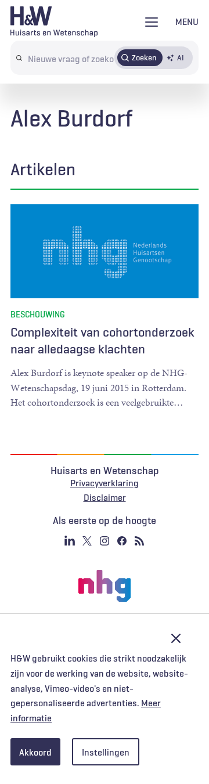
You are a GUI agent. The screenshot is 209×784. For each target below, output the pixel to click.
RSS (139, 541)
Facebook (122, 541)
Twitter (87, 541)
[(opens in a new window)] (104, 586)
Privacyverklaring (104, 483)
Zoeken (144, 57)
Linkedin (69, 541)
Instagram (104, 541)
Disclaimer (105, 497)
